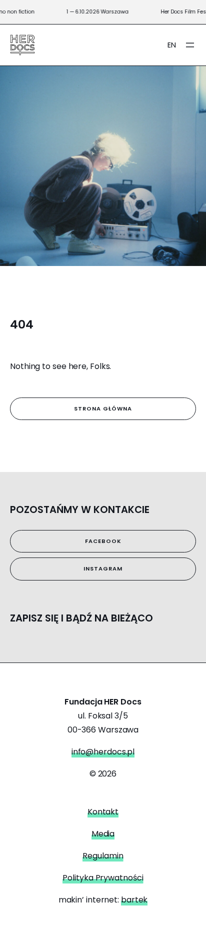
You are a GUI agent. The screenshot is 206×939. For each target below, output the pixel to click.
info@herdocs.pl (103, 752)
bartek (134, 900)
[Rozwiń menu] (190, 45)
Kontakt (103, 812)
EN (172, 45)
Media (103, 834)
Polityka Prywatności (102, 878)
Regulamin (102, 856)
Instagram (103, 568)
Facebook (103, 541)
